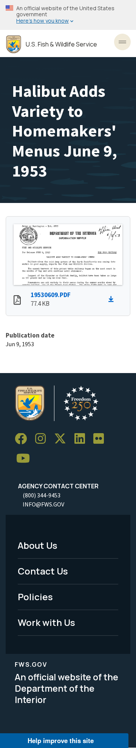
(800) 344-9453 (41, 495)
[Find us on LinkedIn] (82, 439)
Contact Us (43, 571)
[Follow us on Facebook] (23, 439)
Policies (35, 596)
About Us (37, 545)
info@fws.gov (43, 504)
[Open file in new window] (17, 301)
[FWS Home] (13, 44)
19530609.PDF (51, 295)
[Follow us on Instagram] (43, 439)
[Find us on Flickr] (101, 439)
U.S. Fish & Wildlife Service (61, 44)
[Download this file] (113, 299)
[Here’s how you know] (68, 15)
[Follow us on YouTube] (25, 459)
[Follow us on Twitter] (62, 439)
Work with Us (46, 622)
